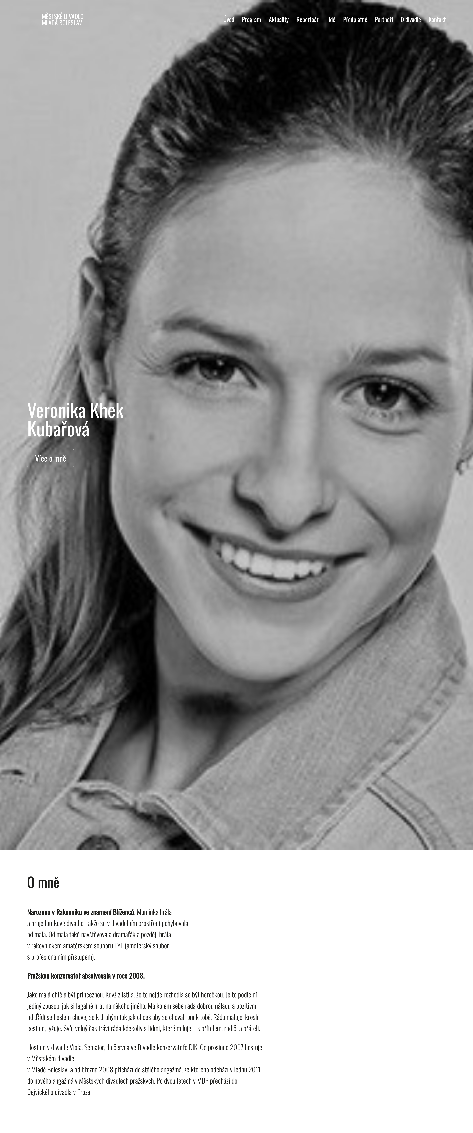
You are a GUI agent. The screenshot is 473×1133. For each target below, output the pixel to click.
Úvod (228, 19)
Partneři (384, 19)
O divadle (411, 19)
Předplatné (355, 19)
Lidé (330, 19)
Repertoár (307, 19)
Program (251, 19)
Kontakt (437, 19)
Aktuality (279, 19)
